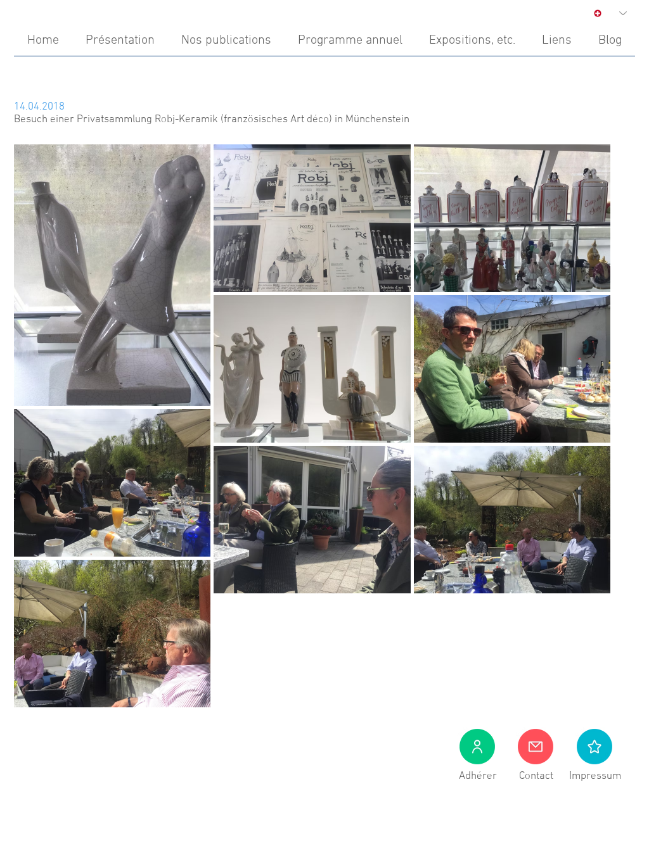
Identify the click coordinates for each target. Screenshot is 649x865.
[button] (594, 746)
